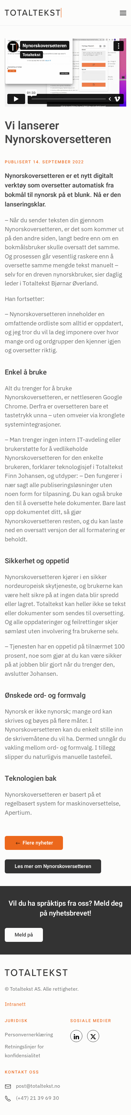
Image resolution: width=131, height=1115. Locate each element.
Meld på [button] (24, 935)
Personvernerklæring (29, 1034)
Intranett (15, 1004)
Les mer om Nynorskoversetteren (53, 866)
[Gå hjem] (34, 12)
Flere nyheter (38, 843)
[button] (123, 12)
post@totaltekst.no (38, 1086)
